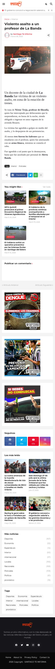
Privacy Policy (30, 657)
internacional (27, 557)
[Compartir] (48, 35)
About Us (18, 657)
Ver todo (47, 187)
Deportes (27, 539)
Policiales (22, 166)
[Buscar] (51, 4)
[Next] (52, 10)
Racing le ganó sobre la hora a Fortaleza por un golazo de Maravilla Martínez (15, 516)
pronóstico (27, 580)
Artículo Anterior (11, 285)
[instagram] (33, 645)
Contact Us (45, 657)
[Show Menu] (3, 4)
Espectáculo (27, 548)
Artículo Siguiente (43, 285)
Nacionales (27, 566)
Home (8, 657)
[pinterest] (39, 645)
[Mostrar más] (41, 175)
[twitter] (22, 645)
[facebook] (16, 645)
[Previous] (48, 10)
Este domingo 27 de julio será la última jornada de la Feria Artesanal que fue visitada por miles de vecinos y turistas (38, 481)
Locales (27, 562)
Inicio (6, 19)
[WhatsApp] (35, 175)
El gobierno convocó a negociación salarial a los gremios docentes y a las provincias (25, 10)
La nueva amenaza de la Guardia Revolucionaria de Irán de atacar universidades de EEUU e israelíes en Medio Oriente (15, 482)
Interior (14, 19)
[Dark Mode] (46, 4)
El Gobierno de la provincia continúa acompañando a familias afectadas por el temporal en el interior (39, 213)
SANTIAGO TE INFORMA (35, 662)
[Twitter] (30, 175)
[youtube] (27, 645)
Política (27, 575)
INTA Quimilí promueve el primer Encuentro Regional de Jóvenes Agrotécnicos (15, 210)
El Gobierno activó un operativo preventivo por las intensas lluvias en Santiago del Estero (15, 246)
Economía (27, 543)
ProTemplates (27, 664)
